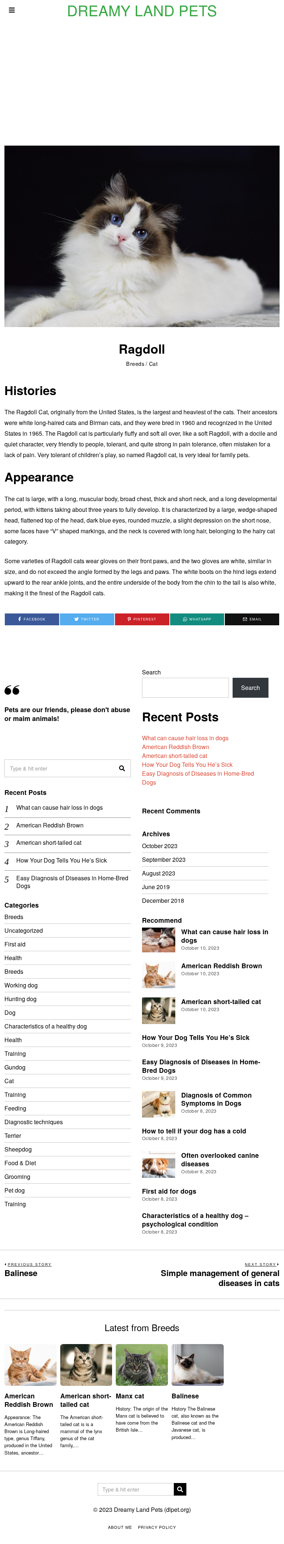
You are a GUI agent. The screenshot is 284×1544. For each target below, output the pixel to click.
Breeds (135, 363)
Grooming (17, 1176)
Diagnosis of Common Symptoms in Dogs (216, 1099)
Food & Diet (20, 1163)
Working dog (21, 985)
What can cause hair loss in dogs (185, 738)
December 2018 (163, 900)
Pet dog (14, 1190)
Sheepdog (18, 1149)
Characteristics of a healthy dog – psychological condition (195, 1219)
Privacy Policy (157, 1527)
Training (15, 1053)
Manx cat (130, 1395)
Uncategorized (23, 930)
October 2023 (160, 845)
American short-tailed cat (174, 755)
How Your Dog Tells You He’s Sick (187, 764)
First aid (15, 944)
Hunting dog (20, 998)
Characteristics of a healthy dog (45, 1026)
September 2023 (164, 859)
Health (13, 957)
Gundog (15, 1067)
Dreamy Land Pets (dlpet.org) (152, 1509)
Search (151, 672)
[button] (122, 768)
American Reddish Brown (175, 746)
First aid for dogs (169, 1191)
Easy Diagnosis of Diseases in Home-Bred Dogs (72, 882)
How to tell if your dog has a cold (194, 1130)
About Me (120, 1527)
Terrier (12, 1135)
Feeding (15, 1108)
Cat (153, 363)
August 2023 (158, 873)
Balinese (185, 1395)
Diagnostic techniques (33, 1122)
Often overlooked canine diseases (220, 1159)
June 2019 (156, 886)
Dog (10, 1012)
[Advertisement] (142, 75)
